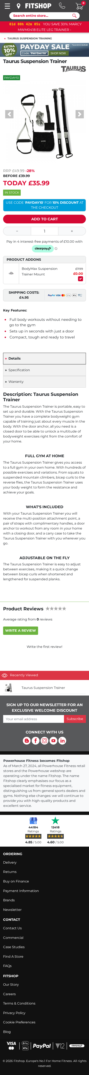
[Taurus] (73, 69)
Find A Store (13, 957)
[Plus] (72, 231)
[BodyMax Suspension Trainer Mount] (11, 273)
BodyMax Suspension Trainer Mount (40, 271)
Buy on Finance (16, 881)
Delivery (10, 862)
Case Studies (14, 947)
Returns (10, 872)
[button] (9, 114)
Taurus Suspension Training (29, 38)
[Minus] (17, 231)
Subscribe (75, 719)
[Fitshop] (38, 6)
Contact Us (12, 928)
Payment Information (21, 891)
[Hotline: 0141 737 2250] (62, 5)
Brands (9, 900)
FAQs (7, 966)
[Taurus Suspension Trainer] (10, 688)
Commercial (13, 938)
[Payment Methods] (44, 1045)
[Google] (33, 820)
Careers (9, 994)
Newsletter (12, 910)
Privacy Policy (14, 1013)
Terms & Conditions (19, 1003)
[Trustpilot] (55, 820)
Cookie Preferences (19, 1022)
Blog (7, 1032)
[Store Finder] (19, 6)
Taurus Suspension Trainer (43, 688)
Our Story (11, 985)
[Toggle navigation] (7, 6)
